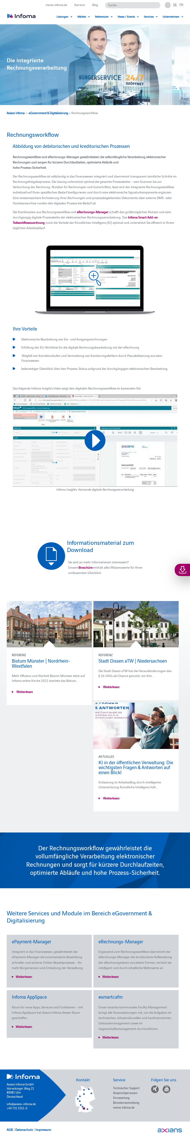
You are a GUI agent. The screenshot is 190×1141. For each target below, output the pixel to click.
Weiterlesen (24, 691)
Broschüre (86, 567)
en (181, 4)
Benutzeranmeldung (126, 1102)
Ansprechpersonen (125, 1093)
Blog (95, 5)
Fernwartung (121, 1097)
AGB (10, 1129)
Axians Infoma (16, 113)
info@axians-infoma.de (21, 1104)
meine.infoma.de (56, 5)
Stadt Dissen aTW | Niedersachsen (132, 660)
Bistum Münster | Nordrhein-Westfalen (41, 663)
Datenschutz (24, 1129)
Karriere (79, 5)
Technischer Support (126, 1088)
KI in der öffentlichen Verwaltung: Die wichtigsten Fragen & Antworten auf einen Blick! (135, 767)
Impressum (43, 1129)
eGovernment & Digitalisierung (48, 113)
